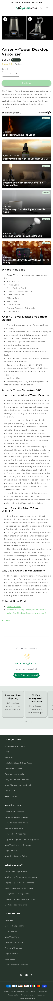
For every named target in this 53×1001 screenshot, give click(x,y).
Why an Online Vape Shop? (17, 780)
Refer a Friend (11, 796)
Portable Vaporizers (14, 942)
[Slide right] (32, 44)
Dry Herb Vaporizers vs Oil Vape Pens (22, 839)
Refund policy (44, 991)
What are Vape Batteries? (17, 817)
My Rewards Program (15, 746)
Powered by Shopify (28, 991)
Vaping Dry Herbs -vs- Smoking (19, 883)
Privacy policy (13, 995)
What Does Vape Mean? (16, 871)
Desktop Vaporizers (14, 948)
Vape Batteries (11, 953)
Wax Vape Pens (12, 937)
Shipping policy (41, 995)
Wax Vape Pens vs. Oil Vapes (18, 845)
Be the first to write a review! (26, 675)
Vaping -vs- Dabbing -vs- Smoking (21, 877)
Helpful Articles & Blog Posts (18, 763)
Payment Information (15, 774)
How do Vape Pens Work (16, 823)
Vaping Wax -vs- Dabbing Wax (19, 888)
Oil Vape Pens (11, 931)
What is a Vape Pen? (14, 812)
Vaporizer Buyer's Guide (16, 856)
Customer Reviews (13, 768)
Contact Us (10, 791)
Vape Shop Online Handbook (18, 785)
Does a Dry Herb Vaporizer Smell (20, 899)
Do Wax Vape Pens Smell (16, 905)
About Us (9, 757)
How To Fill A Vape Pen (15, 834)
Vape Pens (9, 920)
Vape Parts (10, 959)
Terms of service (27, 995)
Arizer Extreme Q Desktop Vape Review (26, 610)
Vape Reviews (11, 850)
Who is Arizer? (14, 606)
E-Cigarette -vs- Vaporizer (17, 894)
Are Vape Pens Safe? (14, 828)
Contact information (27, 999)
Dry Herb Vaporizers (14, 926)
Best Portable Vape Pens (16, 965)
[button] (5, 8)
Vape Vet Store (15, 991)
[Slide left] (21, 44)
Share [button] (7, 620)
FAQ (7, 752)
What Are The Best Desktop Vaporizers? (26, 613)
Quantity (5, 69)
